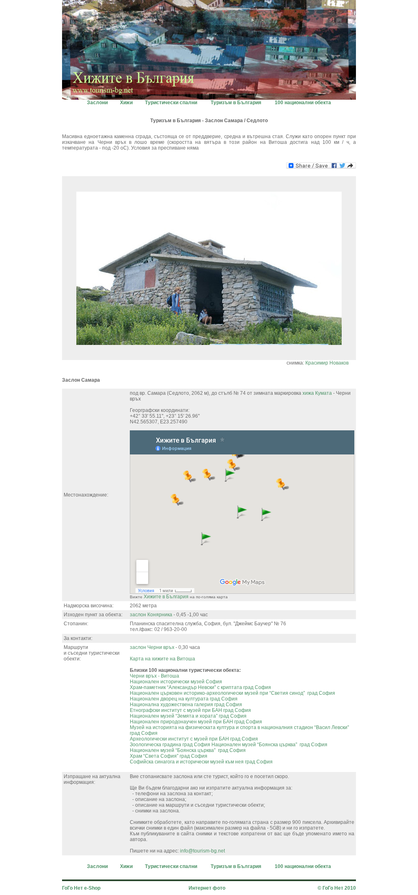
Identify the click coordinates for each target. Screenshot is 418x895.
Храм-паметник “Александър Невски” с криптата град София (200, 687)
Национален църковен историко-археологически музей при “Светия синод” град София (232, 693)
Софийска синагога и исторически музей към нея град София (201, 762)
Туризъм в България (236, 102)
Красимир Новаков (327, 363)
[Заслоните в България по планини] (209, 97)
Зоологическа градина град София (170, 744)
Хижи (126, 102)
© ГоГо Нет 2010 (337, 888)
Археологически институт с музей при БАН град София (194, 739)
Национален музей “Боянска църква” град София (269, 744)
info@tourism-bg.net (202, 851)
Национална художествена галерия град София (186, 704)
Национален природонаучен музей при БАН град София (196, 722)
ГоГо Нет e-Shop (81, 888)
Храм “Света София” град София (168, 756)
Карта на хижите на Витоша (162, 659)
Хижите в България (166, 597)
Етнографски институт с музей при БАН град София (190, 710)
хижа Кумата (317, 393)
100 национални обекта (303, 102)
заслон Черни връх (152, 647)
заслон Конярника (151, 615)
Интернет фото (207, 888)
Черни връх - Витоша (154, 676)
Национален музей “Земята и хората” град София (188, 716)
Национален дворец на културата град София (184, 699)
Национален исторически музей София (176, 682)
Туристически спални (171, 102)
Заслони (97, 102)
